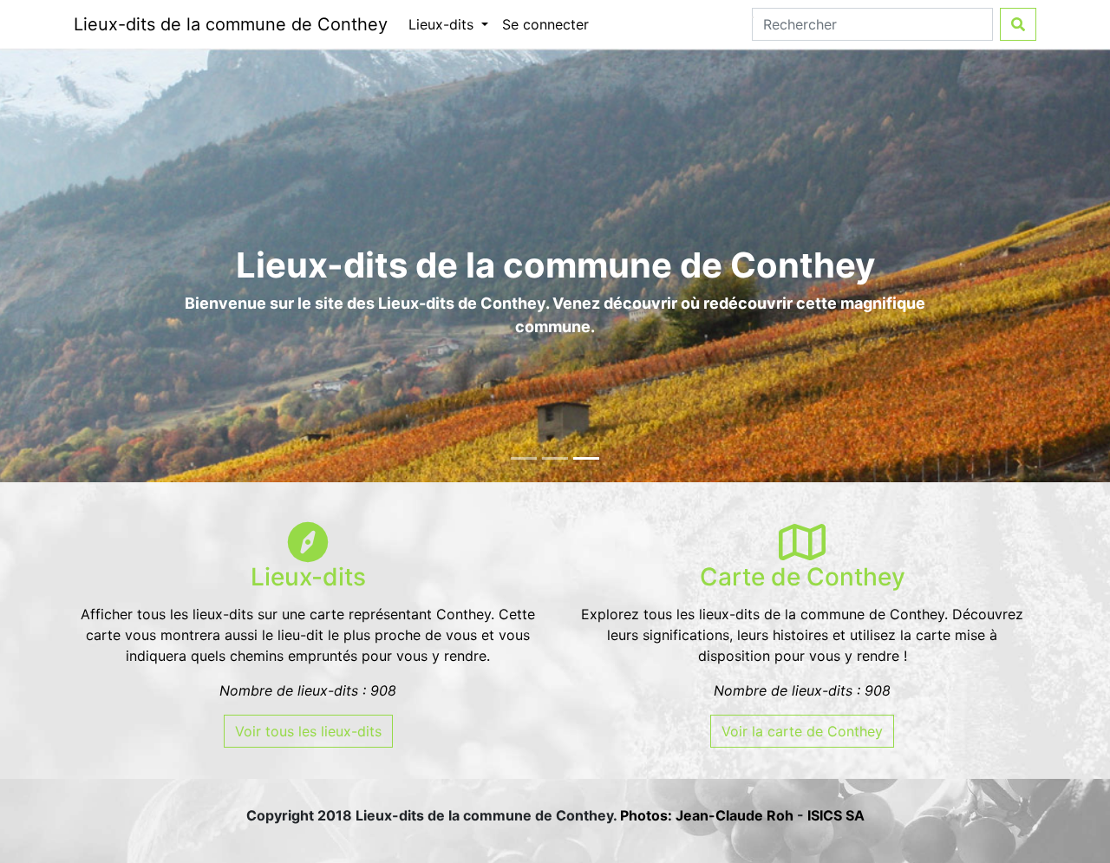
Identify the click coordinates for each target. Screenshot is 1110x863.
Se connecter (545, 24)
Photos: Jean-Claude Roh (708, 815)
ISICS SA (836, 815)
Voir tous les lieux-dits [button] (308, 731)
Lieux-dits (443, 24)
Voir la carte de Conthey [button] (802, 731)
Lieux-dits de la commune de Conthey (231, 24)
